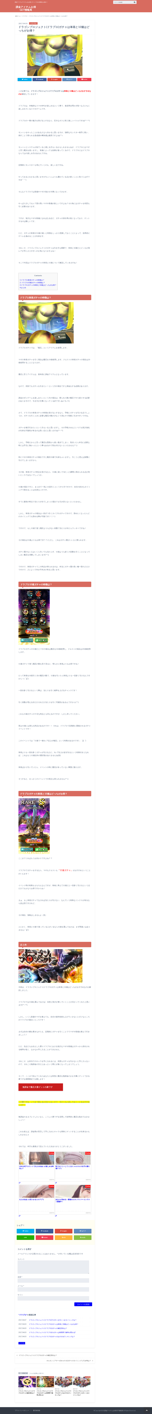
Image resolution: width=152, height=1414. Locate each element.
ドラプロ (24, 16)
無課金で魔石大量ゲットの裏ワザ (37, 1087)
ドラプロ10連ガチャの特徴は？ (32, 283)
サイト (20, 1295)
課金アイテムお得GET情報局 (26, 8)
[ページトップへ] (147, 1410)
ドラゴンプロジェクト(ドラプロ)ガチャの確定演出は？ (48, 1328)
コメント (21, 1259)
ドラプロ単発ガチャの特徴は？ (32, 280)
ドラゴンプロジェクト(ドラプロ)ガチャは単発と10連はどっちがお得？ (53, 1324)
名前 (20, 1277)
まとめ (23, 288)
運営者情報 (36, 1410)
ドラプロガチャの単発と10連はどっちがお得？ (38, 285)
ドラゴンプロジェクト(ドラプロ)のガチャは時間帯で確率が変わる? (52, 1332)
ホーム (18, 16)
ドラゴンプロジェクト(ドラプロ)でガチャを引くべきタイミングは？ (53, 1320)
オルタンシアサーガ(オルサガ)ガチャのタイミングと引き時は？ (69, 1361)
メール (21, 1286)
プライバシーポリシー (22, 1410)
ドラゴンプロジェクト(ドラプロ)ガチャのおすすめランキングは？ (52, 1336)
